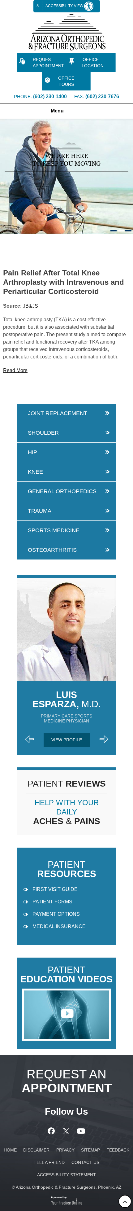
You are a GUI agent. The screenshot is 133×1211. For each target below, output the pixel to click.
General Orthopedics (62, 491)
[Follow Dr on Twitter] (66, 1131)
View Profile (66, 739)
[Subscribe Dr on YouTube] (81, 1131)
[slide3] (128, 230)
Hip (32, 452)
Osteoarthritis (52, 550)
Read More (15, 370)
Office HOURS (66, 81)
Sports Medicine (53, 530)
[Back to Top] (125, 1201)
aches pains (66, 812)
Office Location (93, 62)
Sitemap (90, 1149)
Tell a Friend (49, 1162)
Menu (57, 110)
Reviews (67, 783)
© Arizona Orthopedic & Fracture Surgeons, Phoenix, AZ (67, 1187)
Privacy (65, 1149)
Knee (35, 472)
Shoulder (43, 433)
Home (6, 240)
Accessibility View (64, 6)
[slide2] (121, 230)
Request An (67, 1081)
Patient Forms (52, 901)
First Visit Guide (55, 889)
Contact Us (85, 1162)
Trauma (39, 511)
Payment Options (56, 914)
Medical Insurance (59, 926)
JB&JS (30, 306)
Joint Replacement (57, 413)
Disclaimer (36, 1149)
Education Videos (66, 974)
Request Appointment (48, 62)
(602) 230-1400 (50, 96)
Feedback (117, 1149)
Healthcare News (38, 240)
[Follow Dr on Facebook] (52, 1131)
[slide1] (113, 230)
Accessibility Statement (66, 1174)
